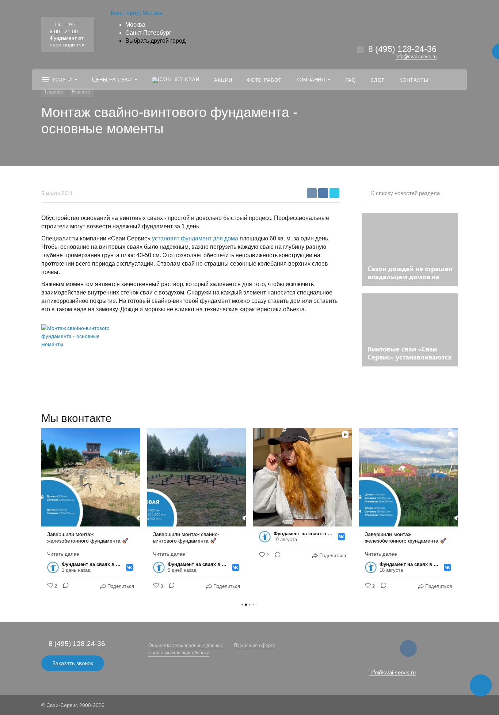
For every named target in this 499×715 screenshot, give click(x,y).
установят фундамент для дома (195, 238)
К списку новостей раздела (405, 193)
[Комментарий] (63, 586)
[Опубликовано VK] (129, 567)
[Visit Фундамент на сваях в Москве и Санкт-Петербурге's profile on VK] (54, 567)
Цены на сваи (112, 80)
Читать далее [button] (63, 554)
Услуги (62, 80)
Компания (310, 80)
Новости (81, 92)
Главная (54, 92)
